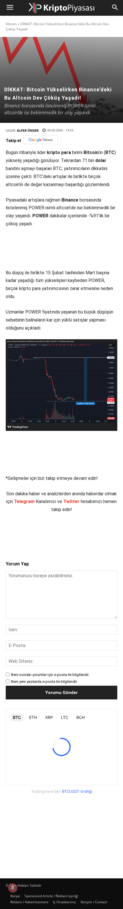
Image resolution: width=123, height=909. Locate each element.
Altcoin (11, 23)
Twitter (71, 501)
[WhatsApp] (69, 532)
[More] (96, 532)
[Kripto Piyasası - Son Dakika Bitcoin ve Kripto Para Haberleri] (61, 7)
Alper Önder (28, 130)
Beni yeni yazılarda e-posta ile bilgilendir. (44, 681)
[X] (42, 532)
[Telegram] (82, 532)
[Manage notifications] (12, 887)
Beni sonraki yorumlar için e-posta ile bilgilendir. (50, 675)
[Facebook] (29, 532)
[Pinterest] (55, 532)
